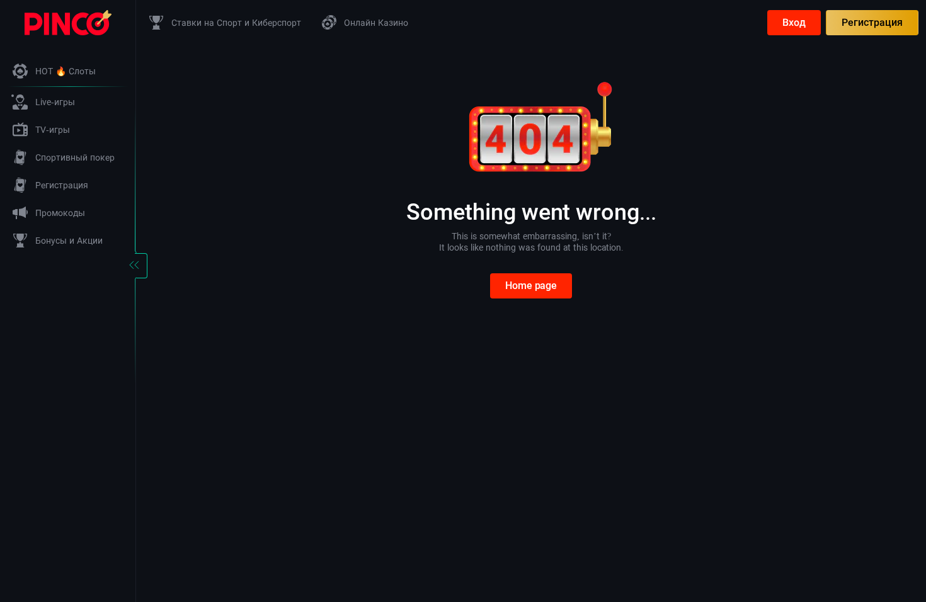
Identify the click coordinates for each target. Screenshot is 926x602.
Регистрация (872, 22)
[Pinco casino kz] (68, 22)
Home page (531, 286)
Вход (794, 22)
